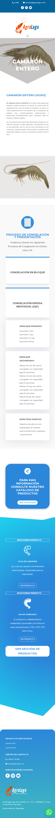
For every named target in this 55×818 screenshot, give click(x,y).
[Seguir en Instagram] (26, 7)
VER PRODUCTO (27, 585)
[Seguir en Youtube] (30, 7)
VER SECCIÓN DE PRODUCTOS (27, 651)
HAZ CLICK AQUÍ (27, 502)
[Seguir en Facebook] (22, 7)
